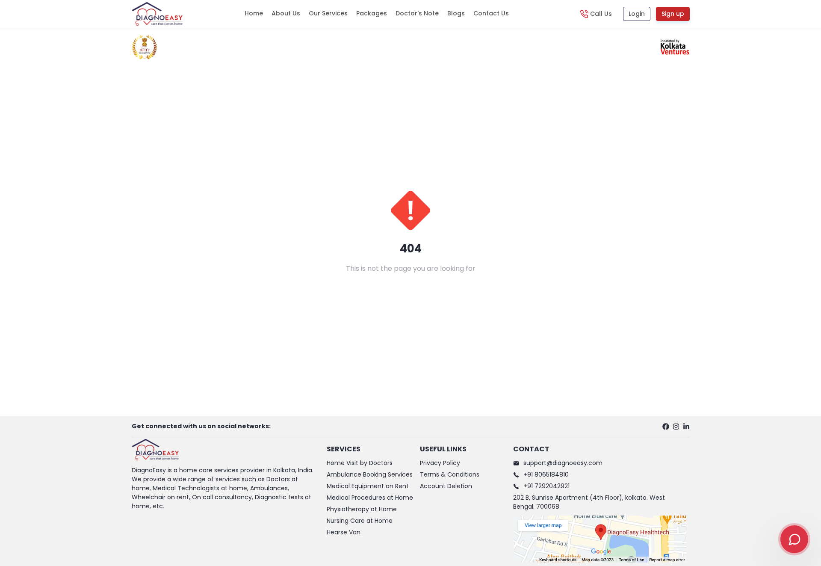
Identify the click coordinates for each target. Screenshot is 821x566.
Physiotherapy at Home (362, 509)
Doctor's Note (417, 13)
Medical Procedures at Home (370, 497)
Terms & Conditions (449, 474)
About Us (286, 13)
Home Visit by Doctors (360, 463)
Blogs (456, 13)
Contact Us (491, 13)
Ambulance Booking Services (370, 474)
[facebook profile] (665, 426)
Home (254, 13)
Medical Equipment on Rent (368, 486)
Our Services (328, 13)
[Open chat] (794, 539)
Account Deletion (446, 486)
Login (637, 13)
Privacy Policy (440, 463)
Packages (371, 13)
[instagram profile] (676, 426)
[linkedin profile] (686, 426)
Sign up (673, 13)
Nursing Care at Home (360, 520)
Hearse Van (343, 532)
